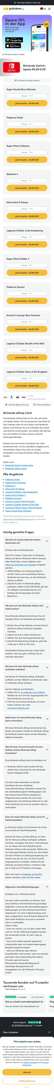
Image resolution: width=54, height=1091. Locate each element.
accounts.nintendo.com (18, 708)
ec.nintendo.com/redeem (33, 692)
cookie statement (30, 1062)
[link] (14, 39)
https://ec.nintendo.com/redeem (20, 564)
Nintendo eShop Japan (16, 468)
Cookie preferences (27, 1080)
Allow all (27, 1072)
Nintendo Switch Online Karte (19, 465)
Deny (27, 1087)
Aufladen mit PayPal (32, 874)
